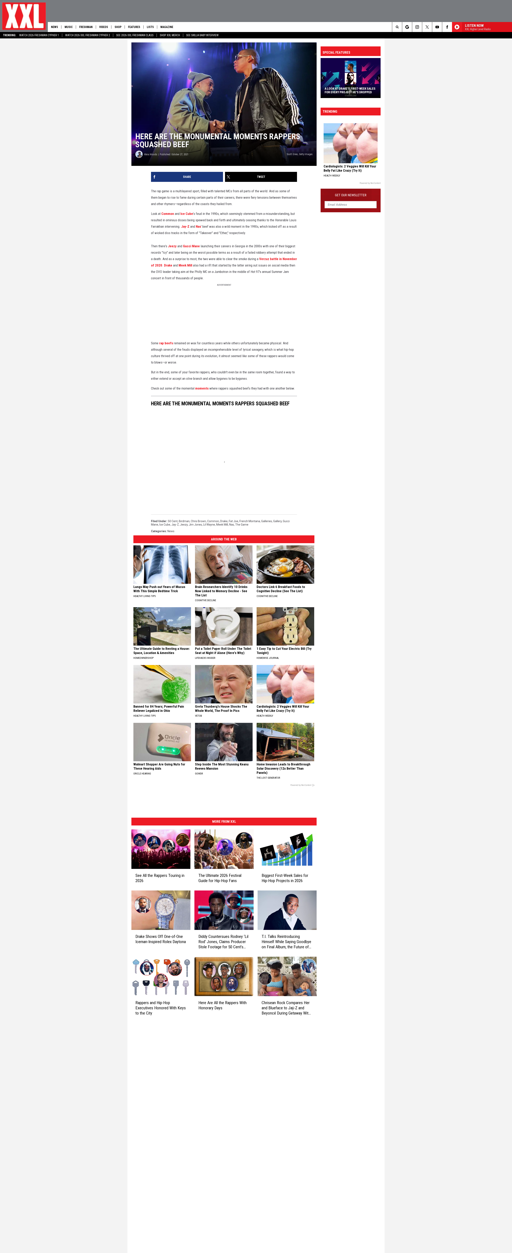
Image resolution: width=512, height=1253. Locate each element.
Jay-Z (185, 226)
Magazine (166, 27)
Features (134, 27)
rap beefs (166, 343)
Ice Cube (186, 214)
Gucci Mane (191, 246)
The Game (241, 524)
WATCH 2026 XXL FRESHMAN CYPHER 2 (87, 35)
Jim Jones (195, 524)
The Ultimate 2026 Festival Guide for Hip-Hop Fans (219, 878)
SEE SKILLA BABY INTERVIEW (202, 35)
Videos (103, 27)
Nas (198, 226)
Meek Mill (185, 265)
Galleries (266, 521)
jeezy (184, 524)
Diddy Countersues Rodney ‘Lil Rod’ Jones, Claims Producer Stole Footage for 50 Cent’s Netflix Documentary (223, 942)
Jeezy (172, 246)
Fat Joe (233, 521)
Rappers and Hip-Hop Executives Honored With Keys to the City (160, 1008)
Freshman (86, 27)
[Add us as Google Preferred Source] (407, 27)
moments (202, 388)
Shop (118, 27)
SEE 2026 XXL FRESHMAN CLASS (135, 35)
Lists (150, 27)
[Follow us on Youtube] (437, 27)
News (54, 27)
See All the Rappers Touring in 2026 (159, 878)
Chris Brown (198, 521)
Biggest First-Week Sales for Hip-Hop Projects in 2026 (285, 878)
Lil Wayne (209, 524)
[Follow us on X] (427, 27)
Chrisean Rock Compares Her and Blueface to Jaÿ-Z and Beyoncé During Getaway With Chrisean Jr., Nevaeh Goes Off (286, 1008)
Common (167, 214)
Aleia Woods (150, 154)
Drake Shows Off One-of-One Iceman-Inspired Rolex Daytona (160, 939)
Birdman (184, 521)
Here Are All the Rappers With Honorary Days (222, 1005)
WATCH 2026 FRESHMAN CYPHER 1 (39, 35)
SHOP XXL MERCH (170, 35)
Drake (168, 265)
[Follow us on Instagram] (417, 27)
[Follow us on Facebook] (447, 27)
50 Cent (173, 521)
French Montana (249, 521)
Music (69, 27)
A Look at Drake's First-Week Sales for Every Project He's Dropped (350, 90)
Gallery (277, 521)
